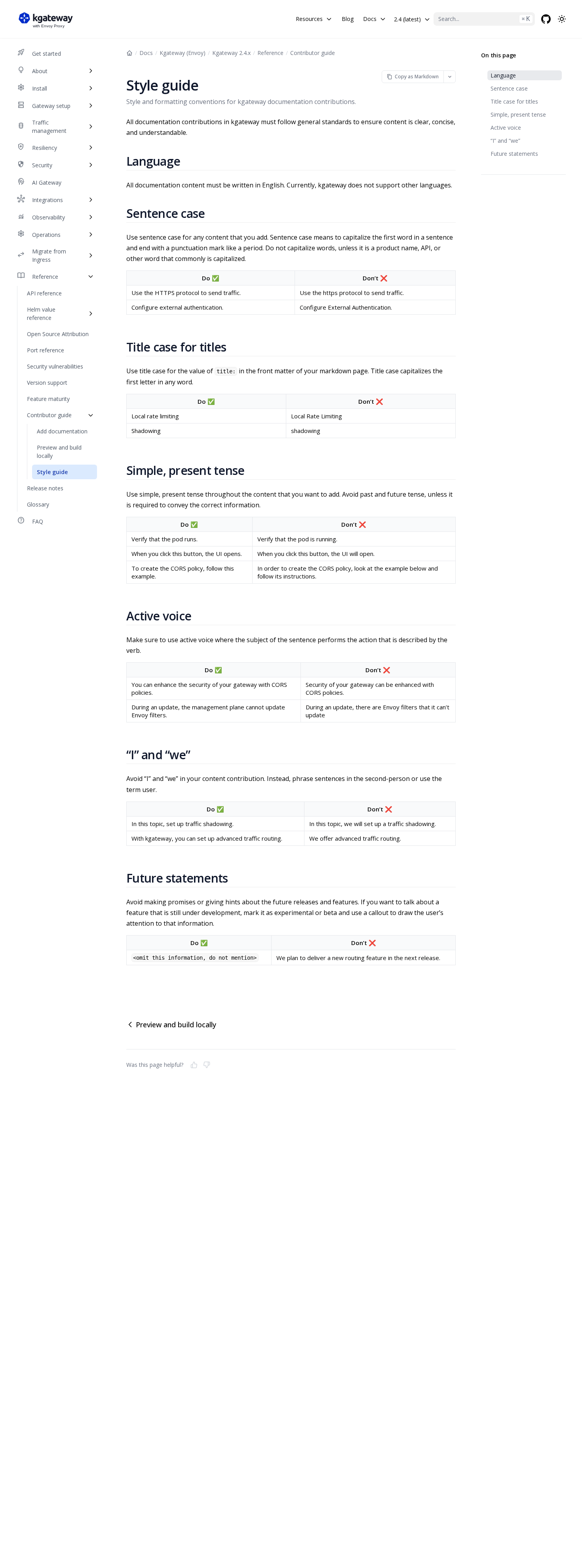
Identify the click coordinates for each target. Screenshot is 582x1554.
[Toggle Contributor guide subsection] (90, 415)
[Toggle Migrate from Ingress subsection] (90, 255)
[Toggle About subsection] (90, 71)
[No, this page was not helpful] (207, 1065)
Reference (270, 53)
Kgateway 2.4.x (231, 53)
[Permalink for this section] (189, 161)
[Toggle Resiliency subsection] (90, 147)
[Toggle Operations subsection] (90, 234)
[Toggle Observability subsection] (90, 217)
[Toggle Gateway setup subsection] (90, 105)
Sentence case (509, 88)
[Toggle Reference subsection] (90, 276)
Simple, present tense (518, 114)
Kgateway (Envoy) (182, 53)
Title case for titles (514, 101)
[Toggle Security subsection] (90, 165)
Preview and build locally (176, 1024)
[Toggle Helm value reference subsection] (90, 313)
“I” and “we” (505, 140)
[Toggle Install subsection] (90, 88)
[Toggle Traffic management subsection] (90, 126)
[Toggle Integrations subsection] (90, 200)
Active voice (506, 127)
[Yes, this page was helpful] (194, 1065)
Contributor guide (312, 53)
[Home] (129, 53)
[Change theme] (562, 19)
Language (503, 75)
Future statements (514, 153)
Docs (146, 53)
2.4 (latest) (407, 19)
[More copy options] (449, 76)
